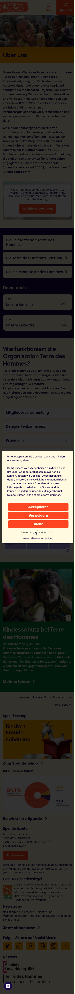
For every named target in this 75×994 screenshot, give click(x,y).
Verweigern (38, 515)
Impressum (27, 538)
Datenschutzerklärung (43, 538)
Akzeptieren (38, 507)
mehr (38, 524)
